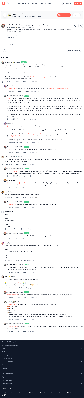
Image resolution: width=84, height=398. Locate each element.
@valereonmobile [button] (12, 295)
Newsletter (5, 392)
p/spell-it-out (17, 14)
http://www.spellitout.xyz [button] (38, 77)
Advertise (49, 392)
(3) (12, 119)
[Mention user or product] (4, 50)
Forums (50, 3)
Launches (34, 3)
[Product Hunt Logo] (3, 3)
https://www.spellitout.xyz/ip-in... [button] (58, 88)
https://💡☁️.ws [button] (23, 283)
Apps (10, 392)
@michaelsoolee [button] (12, 88)
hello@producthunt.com (71, 392)
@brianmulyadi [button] (11, 204)
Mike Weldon (9, 211)
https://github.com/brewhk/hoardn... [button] (19, 136)
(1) (12, 142)
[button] (3, 26)
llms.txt (55, 392)
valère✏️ (7, 276)
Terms (23, 392)
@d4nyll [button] (9, 98)
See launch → (12, 37)
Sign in (78, 3)
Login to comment (74, 50)
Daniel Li (10, 86)
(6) (9, 81)
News (42, 3)
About (14, 392)
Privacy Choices (41, 392)
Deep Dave (8, 243)
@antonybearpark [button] (12, 171)
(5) (12, 91)
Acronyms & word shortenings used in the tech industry (27, 16)
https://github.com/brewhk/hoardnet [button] (39, 134)
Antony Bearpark (10, 156)
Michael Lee (12, 27)
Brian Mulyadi (11, 180)
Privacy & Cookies (31, 392)
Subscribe (68, 3)
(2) (9, 197)
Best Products (22, 3)
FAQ (19, 392)
